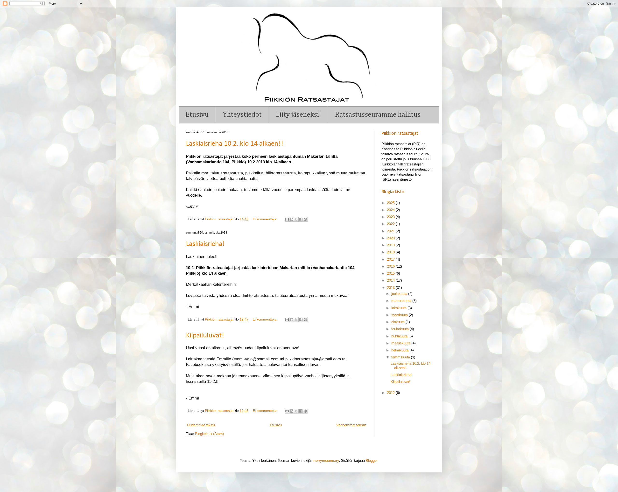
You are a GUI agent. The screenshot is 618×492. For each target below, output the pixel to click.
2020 (391, 238)
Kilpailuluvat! (205, 335)
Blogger (372, 460)
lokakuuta (399, 308)
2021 (391, 231)
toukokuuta (400, 329)
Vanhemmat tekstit (351, 425)
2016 (391, 266)
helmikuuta (400, 350)
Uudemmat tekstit (201, 425)
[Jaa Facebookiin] (300, 219)
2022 (391, 224)
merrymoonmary (326, 460)
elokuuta (398, 322)
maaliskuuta (401, 343)
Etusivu (197, 114)
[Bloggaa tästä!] (291, 219)
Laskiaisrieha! (205, 244)
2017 (391, 259)
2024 (391, 210)
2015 (391, 273)
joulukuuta (399, 294)
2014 (391, 280)
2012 (391, 393)
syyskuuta (400, 315)
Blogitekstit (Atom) (209, 434)
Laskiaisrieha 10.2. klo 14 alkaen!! (234, 144)
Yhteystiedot (242, 114)
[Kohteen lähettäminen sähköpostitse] (287, 219)
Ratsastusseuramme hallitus (378, 114)
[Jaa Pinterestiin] (305, 219)
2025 (391, 203)
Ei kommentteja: (265, 219)
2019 (391, 245)
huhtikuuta (399, 336)
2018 (391, 252)
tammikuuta (401, 357)
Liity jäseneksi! (298, 114)
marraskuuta (401, 301)
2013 (391, 287)
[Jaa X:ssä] (296, 219)
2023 (391, 217)
